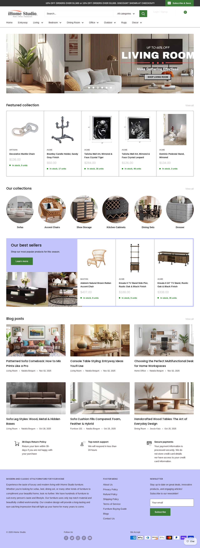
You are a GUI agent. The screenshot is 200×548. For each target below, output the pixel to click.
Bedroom (53, 22)
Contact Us (109, 518)
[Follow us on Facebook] (66, 538)
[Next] (194, 143)
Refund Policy (110, 494)
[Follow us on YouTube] (90, 538)
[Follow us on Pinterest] (84, 538)
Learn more (22, 261)
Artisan (13, 150)
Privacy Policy (110, 489)
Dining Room (73, 22)
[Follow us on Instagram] (78, 538)
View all (189, 105)
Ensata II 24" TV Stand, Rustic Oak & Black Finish (173, 285)
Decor (135, 22)
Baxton (84, 279)
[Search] (143, 13)
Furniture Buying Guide (115, 508)
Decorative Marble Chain (22, 154)
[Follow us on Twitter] (72, 538)
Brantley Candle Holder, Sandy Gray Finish (62, 156)
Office (92, 22)
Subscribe (160, 512)
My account (160, 15)
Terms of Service (111, 504)
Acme (49, 150)
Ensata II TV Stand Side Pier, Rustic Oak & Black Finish (133, 285)
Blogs (106, 513)
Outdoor (108, 22)
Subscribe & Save (182, 3)
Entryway (23, 22)
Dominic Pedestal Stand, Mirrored (171, 156)
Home (9, 22)
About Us (108, 484)
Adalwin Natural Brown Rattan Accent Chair (95, 285)
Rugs (124, 22)
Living (36, 22)
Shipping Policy (111, 499)
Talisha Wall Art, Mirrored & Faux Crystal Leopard (136, 156)
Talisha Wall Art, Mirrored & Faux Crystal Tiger (98, 156)
